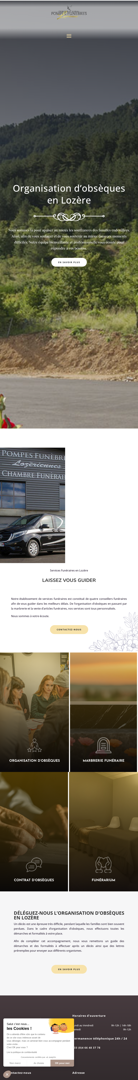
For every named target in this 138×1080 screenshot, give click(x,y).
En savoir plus (69, 262)
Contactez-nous (69, 629)
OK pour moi (62, 1063)
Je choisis (38, 1063)
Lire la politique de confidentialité (22, 1052)
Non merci (15, 1063)
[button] (7, 1074)
